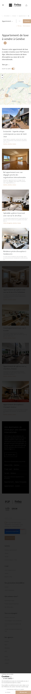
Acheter (14, 15)
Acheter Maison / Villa (11, 560)
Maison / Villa (8, 576)
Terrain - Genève (10, 473)
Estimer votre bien (10, 617)
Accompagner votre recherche (13, 620)
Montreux (7, 648)
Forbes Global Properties (12, 603)
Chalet (6, 553)
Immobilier (7, 15)
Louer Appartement (10, 570)
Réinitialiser (26, 26)
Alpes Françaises (9, 590)
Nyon (6, 644)
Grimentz (7, 660)
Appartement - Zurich (12, 486)
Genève (7, 641)
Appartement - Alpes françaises (15, 482)
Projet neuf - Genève (11, 469)
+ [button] (2, 75)
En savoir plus (10, 454)
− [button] (2, 78)
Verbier (7, 663)
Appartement (22, 15)
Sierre (6, 656)
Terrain (6, 556)
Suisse (6, 587)
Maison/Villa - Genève (11, 465)
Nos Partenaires (9, 607)
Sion (6, 651)
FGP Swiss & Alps (9, 600)
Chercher (27, 21)
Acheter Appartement (11, 550)
